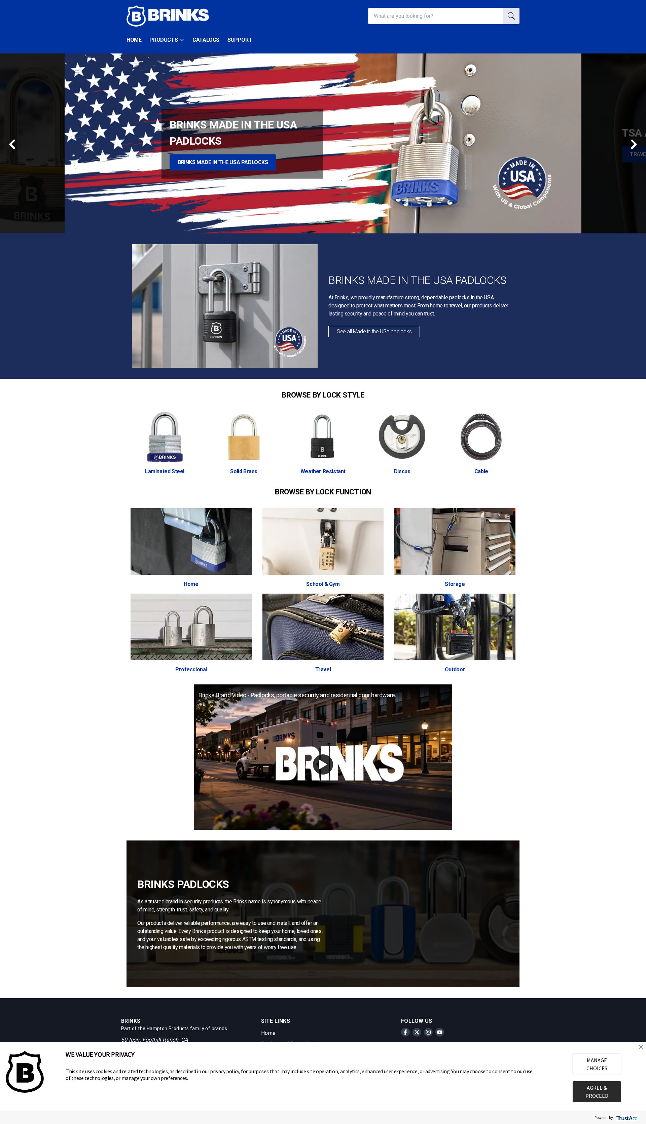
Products (163, 40)
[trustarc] (626, 1117)
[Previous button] (13, 143)
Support (239, 40)
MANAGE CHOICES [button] (596, 1064)
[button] (641, 1047)
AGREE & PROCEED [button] (596, 1091)
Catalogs (205, 40)
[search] (511, 16)
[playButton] (323, 764)
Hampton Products (168, 1028)
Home (134, 40)
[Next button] (633, 145)
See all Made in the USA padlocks (374, 331)
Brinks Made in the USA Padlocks (223, 162)
